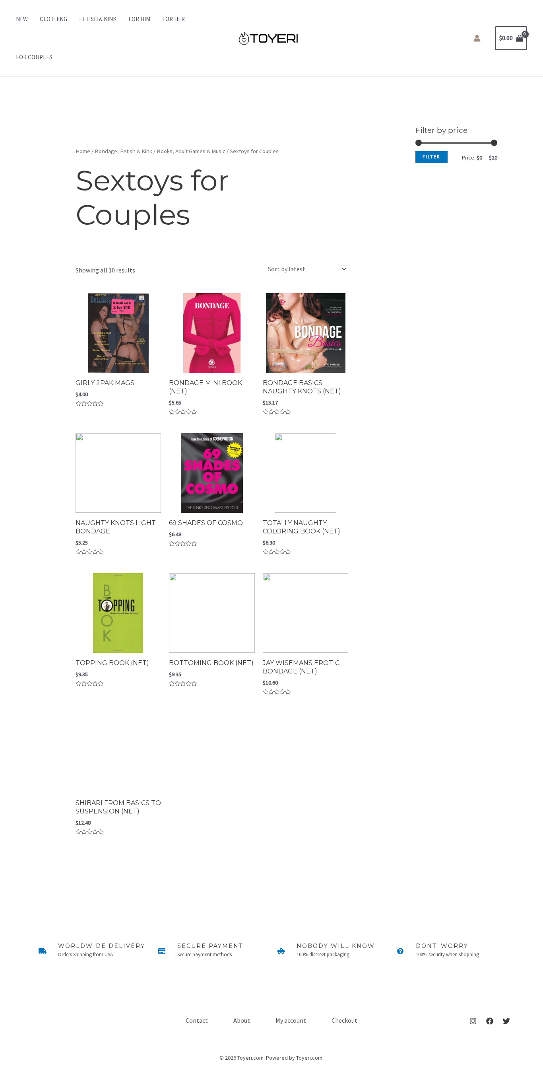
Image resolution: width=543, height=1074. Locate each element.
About (241, 1020)
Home (83, 151)
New (22, 19)
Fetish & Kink (97, 19)
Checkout (344, 1020)
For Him (139, 19)
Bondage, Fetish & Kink (123, 151)
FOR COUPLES (34, 57)
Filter (431, 157)
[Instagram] (473, 1021)
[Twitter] (506, 1021)
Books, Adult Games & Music (191, 151)
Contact (197, 1020)
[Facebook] (489, 1021)
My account (290, 1020)
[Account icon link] (477, 38)
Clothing (53, 19)
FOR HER (173, 19)
